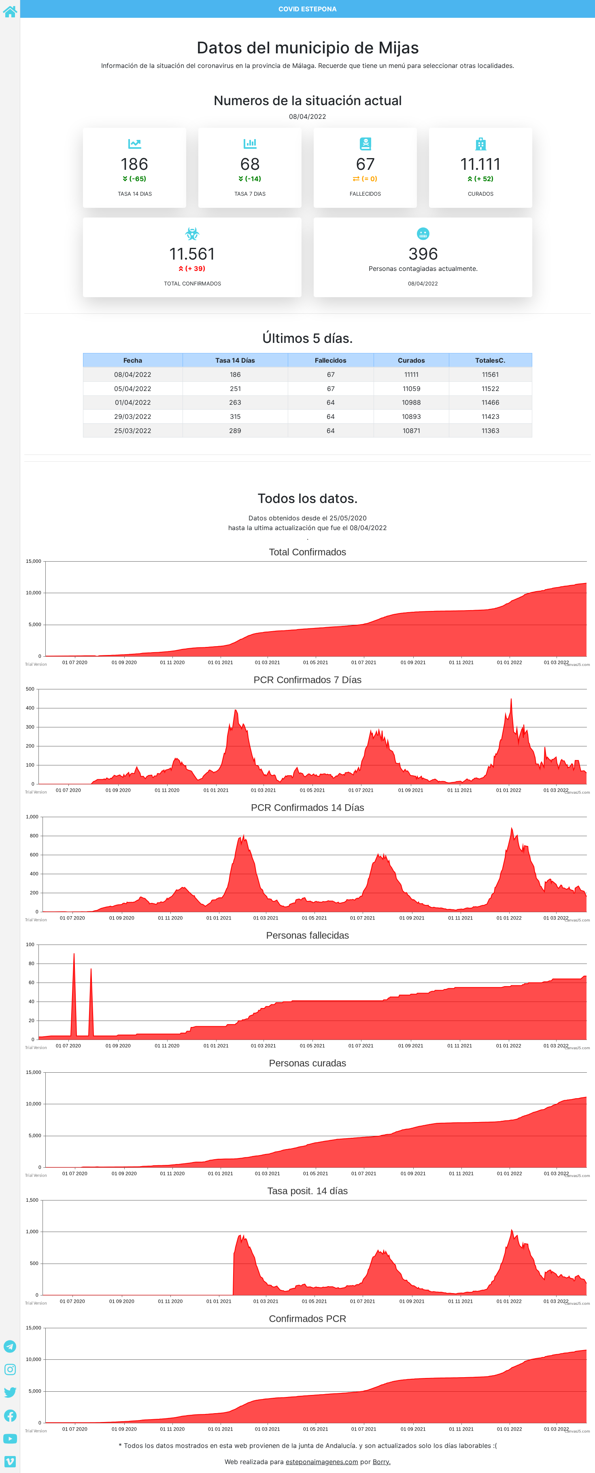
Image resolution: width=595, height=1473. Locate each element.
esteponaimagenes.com (322, 1462)
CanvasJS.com (577, 665)
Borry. (382, 1462)
